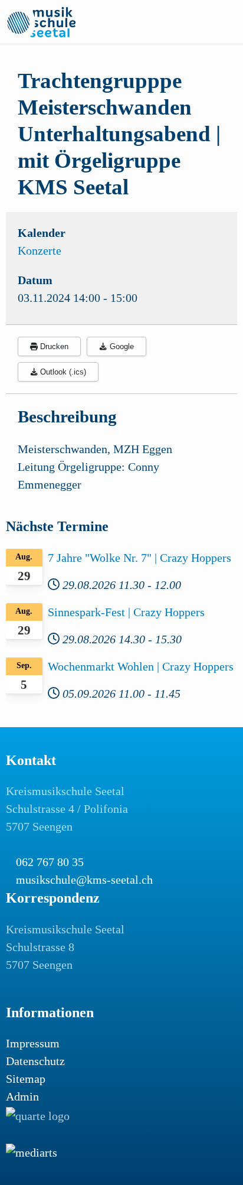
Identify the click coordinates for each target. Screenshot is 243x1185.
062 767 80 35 (50, 861)
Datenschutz (35, 1060)
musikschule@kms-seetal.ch (84, 879)
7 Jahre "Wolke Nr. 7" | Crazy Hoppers (139, 557)
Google (120, 346)
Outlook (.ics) (62, 371)
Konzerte (39, 250)
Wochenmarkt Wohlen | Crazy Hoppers (141, 666)
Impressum (33, 1043)
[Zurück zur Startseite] (41, 22)
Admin (22, 1096)
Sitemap (25, 1078)
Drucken (53, 346)
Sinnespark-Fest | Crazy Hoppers (126, 611)
